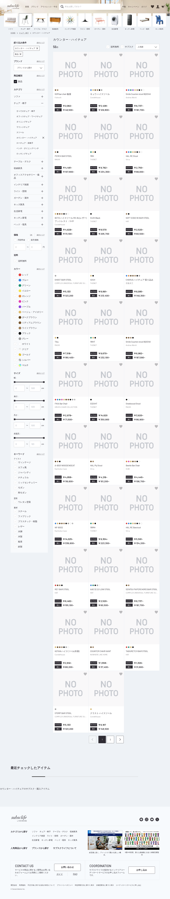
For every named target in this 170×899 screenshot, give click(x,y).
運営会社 (14, 885)
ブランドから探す (40, 848)
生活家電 (35, 840)
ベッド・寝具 (60, 840)
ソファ (34, 831)
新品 (20, 81)
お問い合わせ (67, 867)
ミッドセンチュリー (27, 482)
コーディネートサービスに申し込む (128, 885)
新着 (27, 7)
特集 (124, 7)
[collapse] (42, 103)
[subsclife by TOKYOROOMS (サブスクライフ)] (13, 6)
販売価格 (35, 240)
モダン (21, 487)
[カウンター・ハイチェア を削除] (43, 137)
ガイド (144, 7)
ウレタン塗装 (24, 502)
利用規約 (22, 885)
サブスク (129, 47)
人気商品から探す (19, 848)
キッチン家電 (47, 840)
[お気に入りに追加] (85, 55)
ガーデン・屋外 (66, 836)
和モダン (22, 493)
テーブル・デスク (60, 831)
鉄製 (20, 547)
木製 (20, 536)
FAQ (75, 874)
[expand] (42, 96)
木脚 (20, 531)
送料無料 (22, 261)
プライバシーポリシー (65, 885)
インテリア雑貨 (38, 836)
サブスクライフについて (64, 848)
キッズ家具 (72, 840)
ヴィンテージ (24, 462)
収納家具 (73, 831)
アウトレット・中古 (49, 7)
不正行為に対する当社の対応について (41, 885)
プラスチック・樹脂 (27, 521)
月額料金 (21, 240)
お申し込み (141, 870)
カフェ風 (22, 467)
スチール (22, 511)
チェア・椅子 (45, 831)
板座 (20, 541)
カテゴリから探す (19, 831)
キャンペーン (133, 7)
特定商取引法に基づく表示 (84, 885)
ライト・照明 (52, 836)
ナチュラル (23, 477)
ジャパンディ (24, 472)
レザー (21, 526)
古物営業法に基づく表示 (105, 885)
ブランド (35, 7)
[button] (27, 48)
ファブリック (24, 516)
